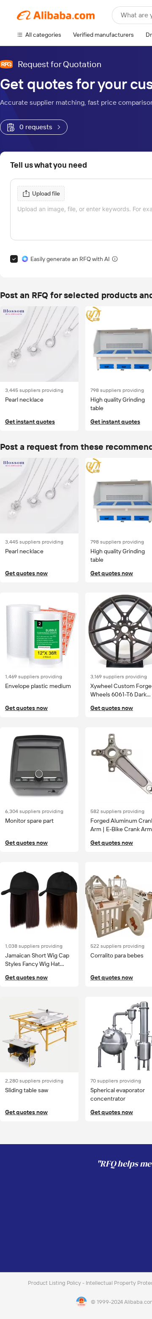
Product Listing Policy (55, 1283)
